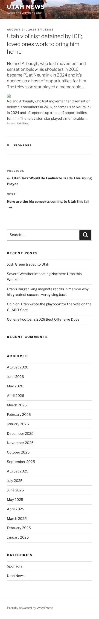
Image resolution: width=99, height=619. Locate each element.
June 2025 (15, 490)
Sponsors (22, 145)
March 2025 (17, 519)
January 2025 (18, 537)
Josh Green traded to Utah (28, 264)
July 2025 (15, 481)
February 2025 (19, 528)
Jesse (48, 29)
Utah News (26, 6)
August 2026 (17, 367)
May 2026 (15, 386)
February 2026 (19, 415)
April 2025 (15, 509)
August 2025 (17, 471)
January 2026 (18, 424)
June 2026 (15, 377)
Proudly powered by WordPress (30, 608)
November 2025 (20, 443)
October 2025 (18, 452)
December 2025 (20, 434)
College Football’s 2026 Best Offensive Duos (43, 319)
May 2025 (15, 500)
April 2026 (15, 396)
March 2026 (17, 405)
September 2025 (21, 462)
